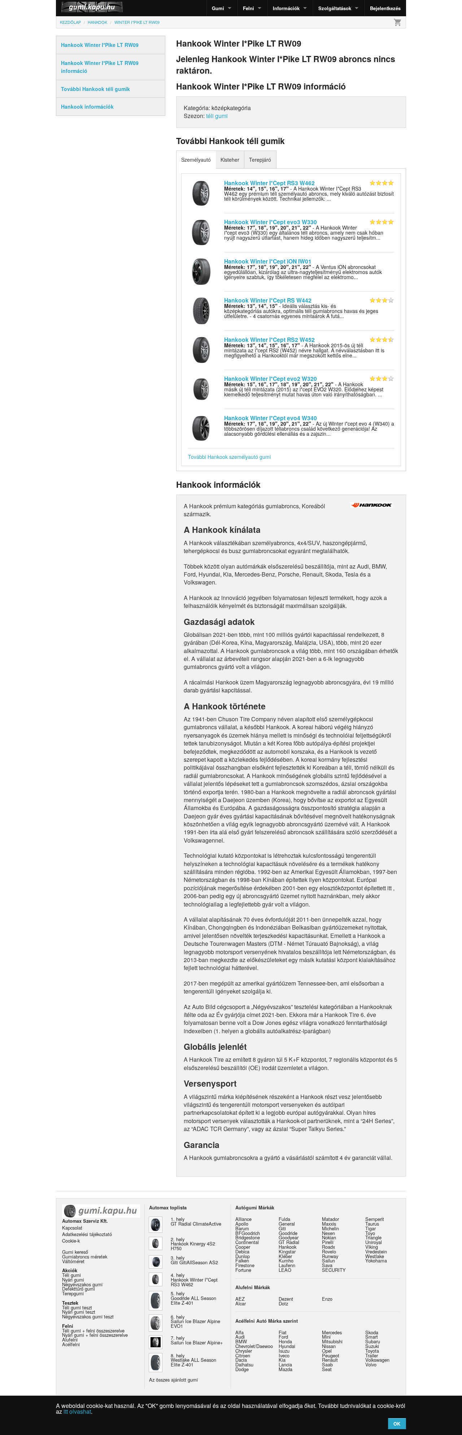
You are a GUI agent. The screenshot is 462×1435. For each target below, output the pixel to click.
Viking (371, 1246)
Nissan (329, 1346)
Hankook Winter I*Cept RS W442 (267, 300)
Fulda (284, 1219)
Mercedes (332, 1332)
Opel (327, 1350)
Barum (242, 1228)
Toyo (370, 1233)
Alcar (240, 1303)
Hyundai (287, 1346)
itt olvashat (77, 1411)
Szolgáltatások (334, 8)
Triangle (373, 1237)
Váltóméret (73, 1261)
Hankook (287, 1246)
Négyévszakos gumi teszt (88, 1316)
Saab (327, 1364)
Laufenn (287, 1265)
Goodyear (288, 1237)
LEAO (285, 1269)
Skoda (371, 1332)
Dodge (242, 1369)
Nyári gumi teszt (78, 1311)
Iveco (284, 1355)
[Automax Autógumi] (74, 8)
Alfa (239, 1332)
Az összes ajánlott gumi (173, 1379)
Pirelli (328, 1242)
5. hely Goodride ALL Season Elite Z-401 (193, 1298)
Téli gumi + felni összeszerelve (93, 1330)
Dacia (241, 1359)
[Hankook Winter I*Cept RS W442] (201, 310)
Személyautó (196, 159)
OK (396, 1423)
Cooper (242, 1246)
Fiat (283, 1332)
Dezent (286, 1298)
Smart (371, 1336)
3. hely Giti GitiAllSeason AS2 (194, 1260)
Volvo (370, 1364)
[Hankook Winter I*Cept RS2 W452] (201, 349)
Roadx (328, 1246)
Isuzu (284, 1350)
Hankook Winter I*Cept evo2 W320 (270, 378)
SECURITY (334, 1269)
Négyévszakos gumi (82, 1284)
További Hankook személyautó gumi (229, 456)
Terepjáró (260, 159)
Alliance (243, 1219)
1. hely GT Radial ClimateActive (196, 1221)
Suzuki (372, 1346)
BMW (241, 1341)
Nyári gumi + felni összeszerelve (95, 1334)
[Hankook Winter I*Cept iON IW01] (201, 270)
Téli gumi (71, 1274)
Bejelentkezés (385, 8)
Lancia (285, 1364)
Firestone (244, 1265)
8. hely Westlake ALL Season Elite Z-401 (193, 1360)
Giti (282, 1228)
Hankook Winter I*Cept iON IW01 (267, 261)
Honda (285, 1341)
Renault (330, 1359)
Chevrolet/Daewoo (254, 1346)
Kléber (285, 1256)
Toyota (372, 1350)
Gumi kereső (75, 1251)
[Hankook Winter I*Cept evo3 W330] (201, 231)
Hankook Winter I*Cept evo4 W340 (270, 418)
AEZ (240, 1298)
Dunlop (242, 1256)
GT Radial (289, 1242)
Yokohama (376, 1260)
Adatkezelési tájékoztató (87, 1234)
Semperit (374, 1219)
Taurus (372, 1223)
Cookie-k (71, 1240)
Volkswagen (377, 1359)
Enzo (327, 1298)
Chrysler (243, 1350)
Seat (327, 1369)
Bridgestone (247, 1237)
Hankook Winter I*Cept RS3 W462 (269, 183)
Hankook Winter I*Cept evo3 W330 (270, 222)
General (287, 1223)
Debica (242, 1251)
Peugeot (330, 1355)
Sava (327, 1265)
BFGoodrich (247, 1233)
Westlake (374, 1256)
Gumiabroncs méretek (84, 1256)
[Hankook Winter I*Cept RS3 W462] (201, 192)
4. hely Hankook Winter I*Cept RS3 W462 (194, 1279)
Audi (240, 1336)
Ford (283, 1336)
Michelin (330, 1228)
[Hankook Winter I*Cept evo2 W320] (201, 388)
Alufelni (70, 1339)
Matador (330, 1219)
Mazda (285, 1369)
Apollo (241, 1223)
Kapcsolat (72, 1227)
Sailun (328, 1260)
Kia (282, 1359)
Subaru (372, 1341)
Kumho (286, 1260)
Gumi (218, 8)
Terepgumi (73, 1293)
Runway (330, 1256)
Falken (242, 1260)
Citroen (242, 1355)
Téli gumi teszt (77, 1307)
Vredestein (376, 1251)
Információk (286, 8)
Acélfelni (71, 1344)
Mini (326, 1336)
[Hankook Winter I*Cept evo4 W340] (201, 427)
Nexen (328, 1233)
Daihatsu (244, 1364)
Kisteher (230, 159)
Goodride (288, 1233)
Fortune (243, 1269)
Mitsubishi (332, 1341)
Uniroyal (373, 1242)
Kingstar (287, 1251)
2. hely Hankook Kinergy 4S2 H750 (193, 1244)
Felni (248, 8)
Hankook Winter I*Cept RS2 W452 (269, 339)
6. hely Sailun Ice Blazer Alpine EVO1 (195, 1321)
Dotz (283, 1303)
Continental (247, 1242)
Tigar (370, 1228)
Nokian (329, 1237)
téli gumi (217, 116)
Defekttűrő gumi (78, 1288)
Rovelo (329, 1251)
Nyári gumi (73, 1279)
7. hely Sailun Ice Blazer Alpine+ (197, 1340)
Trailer (371, 1355)
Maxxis (329, 1223)
